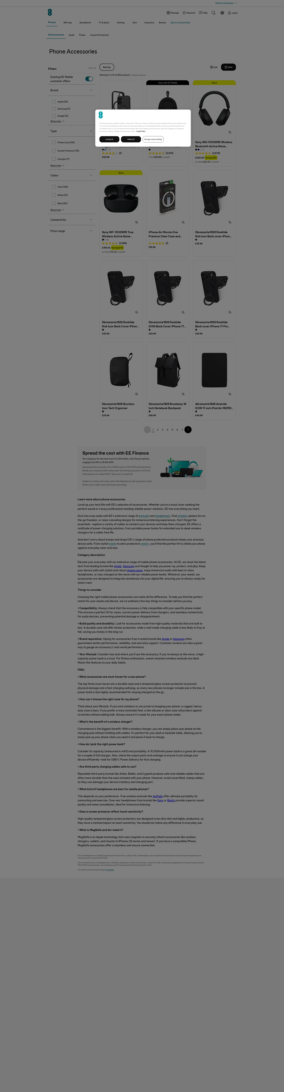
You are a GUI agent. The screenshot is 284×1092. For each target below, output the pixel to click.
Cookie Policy (141, 131)
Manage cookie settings (153, 139)
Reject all (131, 139)
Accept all (109, 139)
